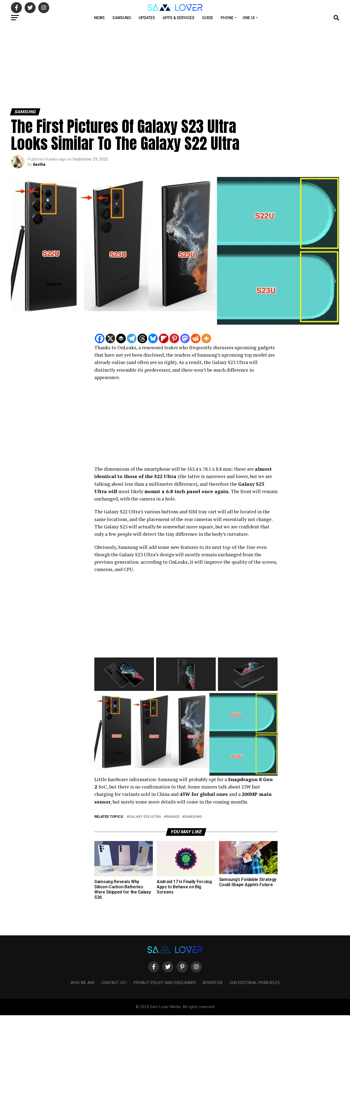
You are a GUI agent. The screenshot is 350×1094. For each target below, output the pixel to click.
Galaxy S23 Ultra (145, 817)
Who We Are (83, 982)
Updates (147, 18)
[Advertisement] (164, 65)
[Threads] (142, 338)
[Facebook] (99, 338)
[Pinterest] (174, 338)
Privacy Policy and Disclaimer (165, 982)
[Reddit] (195, 338)
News (99, 18)
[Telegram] (131, 338)
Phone (227, 18)
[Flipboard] (163, 338)
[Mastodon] (185, 338)
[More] (206, 338)
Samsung (121, 18)
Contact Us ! (114, 982)
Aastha (39, 164)
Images (172, 817)
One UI (249, 18)
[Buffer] (121, 338)
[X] (110, 338)
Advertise (213, 982)
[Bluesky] (153, 338)
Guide (207, 18)
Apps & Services (178, 18)
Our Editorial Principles (254, 982)
